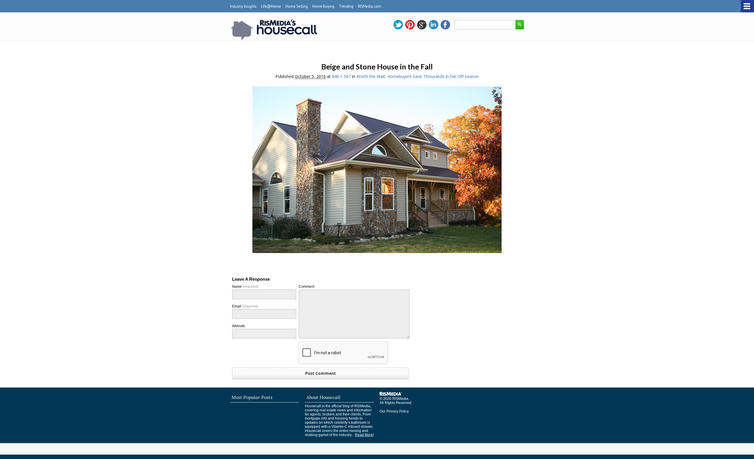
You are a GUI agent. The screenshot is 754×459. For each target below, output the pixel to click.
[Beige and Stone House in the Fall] (377, 251)
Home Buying (323, 6)
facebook (445, 25)
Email (245, 306)
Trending (346, 6)
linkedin (434, 25)
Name (245, 287)
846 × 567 (341, 76)
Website (238, 326)
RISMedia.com (369, 6)
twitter (398, 25)
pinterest (410, 25)
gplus (422, 25)
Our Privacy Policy (394, 411)
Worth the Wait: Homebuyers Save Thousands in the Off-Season (417, 76)
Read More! (364, 435)
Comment (306, 287)
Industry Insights (243, 6)
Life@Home (271, 6)
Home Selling (296, 6)
